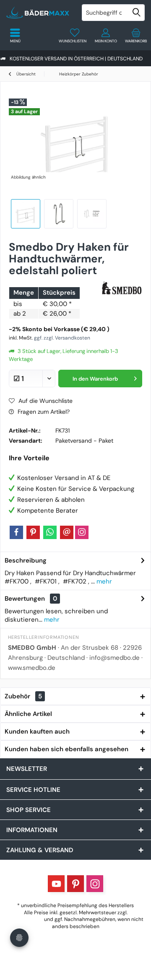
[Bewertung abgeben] (53, 281)
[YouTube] (56, 883)
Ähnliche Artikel (28, 714)
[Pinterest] (33, 532)
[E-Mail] (66, 532)
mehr (103, 581)
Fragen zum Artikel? (43, 411)
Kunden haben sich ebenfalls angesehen (66, 749)
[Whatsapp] (50, 532)
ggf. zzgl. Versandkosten (62, 338)
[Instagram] (82, 532)
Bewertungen (25, 598)
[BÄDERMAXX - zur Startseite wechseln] (37, 12)
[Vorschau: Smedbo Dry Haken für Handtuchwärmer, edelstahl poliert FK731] (25, 213)
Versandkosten (25, 919)
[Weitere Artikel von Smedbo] (122, 288)
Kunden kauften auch (37, 731)
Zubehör (23, 696)
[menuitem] (136, 35)
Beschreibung (26, 560)
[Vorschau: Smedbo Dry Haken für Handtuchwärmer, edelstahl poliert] (92, 213)
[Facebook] (16, 532)
